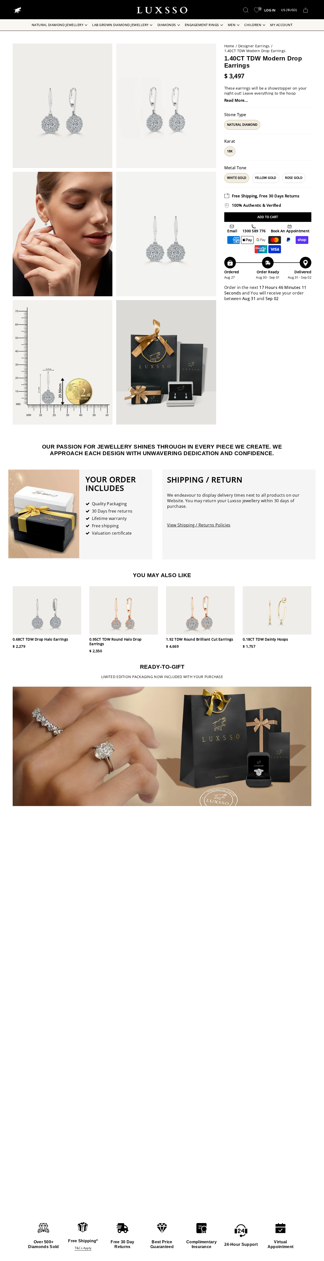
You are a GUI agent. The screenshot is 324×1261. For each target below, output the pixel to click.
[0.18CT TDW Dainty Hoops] (277, 610)
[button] (246, 10)
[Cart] (305, 10)
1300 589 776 (253, 231)
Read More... (236, 100)
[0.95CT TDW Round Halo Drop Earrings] (123, 610)
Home (229, 46)
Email (231, 231)
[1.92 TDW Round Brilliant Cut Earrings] (200, 610)
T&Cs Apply (83, 1248)
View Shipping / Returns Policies (198, 525)
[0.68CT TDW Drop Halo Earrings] (47, 610)
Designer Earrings (254, 46)
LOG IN (270, 10)
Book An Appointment (290, 231)
